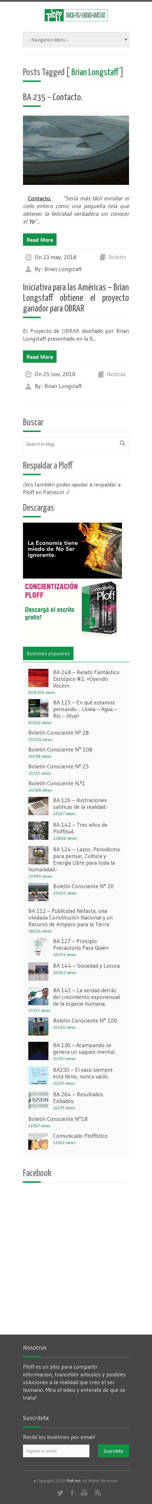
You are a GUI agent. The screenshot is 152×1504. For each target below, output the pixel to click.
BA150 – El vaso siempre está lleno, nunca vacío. (83, 1073)
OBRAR (71, 330)
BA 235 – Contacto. (53, 97)
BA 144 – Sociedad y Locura (86, 965)
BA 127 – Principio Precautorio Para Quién (81, 944)
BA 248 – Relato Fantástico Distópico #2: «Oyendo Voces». (86, 679)
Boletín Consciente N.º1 (56, 783)
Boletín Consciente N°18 (58, 1118)
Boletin (117, 257)
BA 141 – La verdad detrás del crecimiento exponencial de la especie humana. (86, 997)
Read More (40, 239)
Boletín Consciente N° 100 (85, 1020)
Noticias (116, 374)
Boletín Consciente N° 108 (60, 749)
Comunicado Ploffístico (80, 1135)
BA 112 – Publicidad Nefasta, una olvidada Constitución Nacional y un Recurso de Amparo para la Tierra (70, 917)
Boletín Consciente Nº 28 (58, 732)
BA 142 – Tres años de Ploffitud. (80, 828)
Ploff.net (73, 1480)
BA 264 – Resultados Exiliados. (78, 1097)
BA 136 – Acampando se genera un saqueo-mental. (84, 1048)
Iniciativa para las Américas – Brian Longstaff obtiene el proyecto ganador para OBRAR (76, 298)
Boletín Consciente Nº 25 (58, 766)
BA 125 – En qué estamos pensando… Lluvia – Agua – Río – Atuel (85, 709)
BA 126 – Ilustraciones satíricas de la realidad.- (80, 803)
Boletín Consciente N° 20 (83, 886)
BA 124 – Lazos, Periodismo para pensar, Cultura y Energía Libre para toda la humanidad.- (74, 859)
